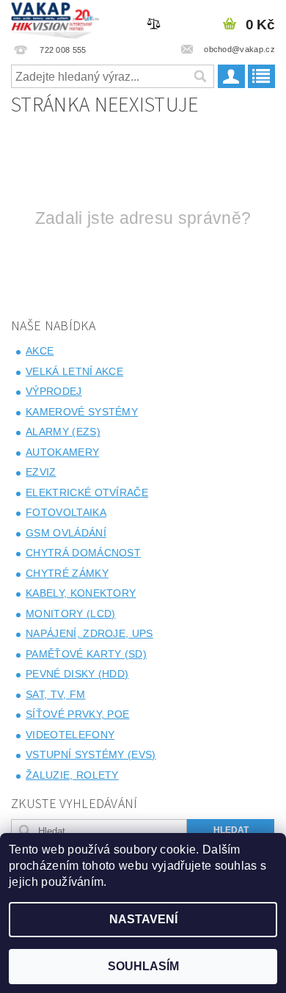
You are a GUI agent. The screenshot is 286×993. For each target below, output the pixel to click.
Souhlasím (143, 966)
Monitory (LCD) (70, 613)
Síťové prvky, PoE (77, 714)
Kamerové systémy (82, 412)
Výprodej (54, 391)
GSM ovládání (66, 533)
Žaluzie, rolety (72, 775)
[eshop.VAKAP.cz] (55, 19)
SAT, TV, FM (56, 694)
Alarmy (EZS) (63, 431)
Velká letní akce (74, 371)
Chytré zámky (67, 573)
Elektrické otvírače (87, 492)
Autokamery (62, 452)
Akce (40, 351)
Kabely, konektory (81, 593)
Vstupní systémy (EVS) (91, 754)
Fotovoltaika (66, 512)
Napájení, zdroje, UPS (89, 633)
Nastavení (143, 919)
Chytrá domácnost (83, 553)
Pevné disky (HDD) (77, 674)
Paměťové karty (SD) (86, 654)
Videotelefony (70, 735)
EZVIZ (41, 472)
